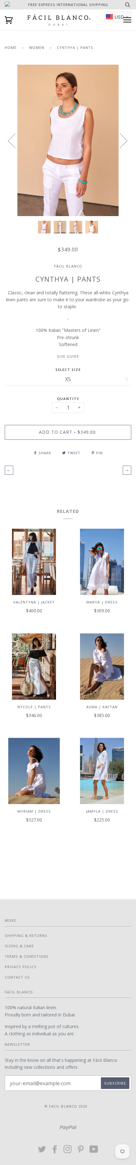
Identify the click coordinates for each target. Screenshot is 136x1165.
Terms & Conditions (27, 956)
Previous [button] (15, 140)
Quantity (68, 398)
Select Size (68, 369)
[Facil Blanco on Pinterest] (81, 1151)
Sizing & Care (19, 946)
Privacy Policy (21, 966)
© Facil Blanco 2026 (65, 1106)
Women (36, 47)
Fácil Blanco (68, 266)
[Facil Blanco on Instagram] (68, 1151)
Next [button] (119, 140)
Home (10, 47)
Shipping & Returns (26, 935)
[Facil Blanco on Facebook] (55, 1151)
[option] (68, 140)
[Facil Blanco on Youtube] (94, 1151)
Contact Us (17, 977)
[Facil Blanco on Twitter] (42, 1151)
